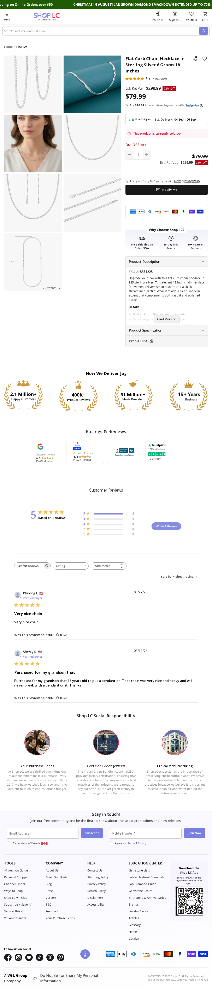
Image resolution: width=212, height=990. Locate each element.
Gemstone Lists (139, 870)
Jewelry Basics (138, 911)
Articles (134, 918)
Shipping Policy (97, 877)
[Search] (203, 31)
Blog (49, 884)
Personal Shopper (16, 877)
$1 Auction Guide (16, 870)
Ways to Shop (13, 891)
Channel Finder (14, 884)
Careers (51, 898)
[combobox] (101, 31)
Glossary (135, 925)
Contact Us (94, 870)
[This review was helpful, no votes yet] (57, 635)
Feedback (52, 911)
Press (49, 891)
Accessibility (95, 904)
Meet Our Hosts (56, 877)
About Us (52, 870)
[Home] (54, 17)
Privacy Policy (96, 884)
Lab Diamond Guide (142, 884)
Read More (164, 319)
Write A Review (166, 526)
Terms (131, 843)
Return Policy (96, 891)
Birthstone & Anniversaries (147, 898)
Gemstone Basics (140, 891)
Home (133, 932)
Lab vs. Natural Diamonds (147, 877)
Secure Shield (13, 911)
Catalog (134, 938)
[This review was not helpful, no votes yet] (65, 635)
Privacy (142, 843)
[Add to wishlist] (205, 59)
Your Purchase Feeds (60, 918)
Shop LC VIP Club (16, 898)
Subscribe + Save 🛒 (18, 904)
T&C (48, 904)
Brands (134, 904)
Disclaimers (95, 898)
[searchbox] (28, 566)
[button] (201, 105)
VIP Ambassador (15, 918)
